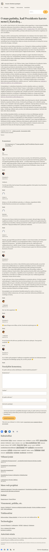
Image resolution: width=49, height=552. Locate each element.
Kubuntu (31, 525)
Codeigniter (14, 440)
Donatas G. (5, 177)
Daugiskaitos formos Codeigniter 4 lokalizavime (14, 475)
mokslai (33, 445)
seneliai (32, 450)
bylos (10, 440)
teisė (43, 450)
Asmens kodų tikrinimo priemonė (10, 491)
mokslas (38, 445)
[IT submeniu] (2, 7)
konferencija (43, 442)
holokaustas (8, 443)
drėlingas (28, 440)
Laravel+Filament (6, 525)
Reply (3, 170)
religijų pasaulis (16, 131)
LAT (11, 445)
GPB (2, 509)
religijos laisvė (17, 450)
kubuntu (7, 445)
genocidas (43, 440)
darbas (24, 440)
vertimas (16, 452)
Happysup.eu (4, 499)
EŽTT (37, 440)
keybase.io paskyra (6, 530)
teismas (37, 450)
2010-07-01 (5, 154)
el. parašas (33, 440)
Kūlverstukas (4, 517)
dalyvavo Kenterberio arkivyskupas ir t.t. (12, 97)
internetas (17, 443)
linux (25, 445)
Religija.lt (8, 507)
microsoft (29, 445)
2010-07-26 (5, 306)
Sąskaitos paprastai (6, 489)
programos (4, 450)
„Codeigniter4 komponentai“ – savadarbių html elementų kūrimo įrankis (21, 461)
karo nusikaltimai (31, 443)
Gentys (3, 507)
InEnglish (13, 442)
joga (21, 443)
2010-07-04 (5, 199)
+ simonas (5, 305)
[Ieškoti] (45, 12)
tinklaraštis (3, 452)
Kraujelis (3, 445)
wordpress (23, 452)
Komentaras (6, 373)
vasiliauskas (9, 452)
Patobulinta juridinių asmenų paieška (36, 489)
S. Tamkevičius (30, 29)
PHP (26, 447)
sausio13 (23, 450)
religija (9, 450)
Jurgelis (24, 442)
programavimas (38, 447)
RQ (3, 153)
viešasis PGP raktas (9, 528)
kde (39, 443)
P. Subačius (19, 29)
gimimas (3, 443)
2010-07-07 (5, 260)
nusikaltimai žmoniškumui (8, 447)
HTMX (21, 525)
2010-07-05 (5, 216)
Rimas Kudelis (13, 517)
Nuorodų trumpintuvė (7, 470)
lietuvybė (20, 445)
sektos (28, 450)
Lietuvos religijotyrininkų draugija (21, 507)
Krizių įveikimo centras (38, 507)
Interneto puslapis (7, 404)
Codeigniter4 (19, 440)
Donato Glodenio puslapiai (12, 4)
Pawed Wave (12, 499)
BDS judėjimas (8, 509)
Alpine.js (25, 525)
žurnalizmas (30, 452)
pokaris (31, 447)
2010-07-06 (5, 236)
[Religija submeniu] (14, 7)
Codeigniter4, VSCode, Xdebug (9, 480)
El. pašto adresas (7, 397)
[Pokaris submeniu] (8, 7)
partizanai (20, 447)
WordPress (45, 549)
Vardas (4, 390)
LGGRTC (14, 445)
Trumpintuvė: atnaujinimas (8, 465)
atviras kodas (4, 440)
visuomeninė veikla (25, 131)
